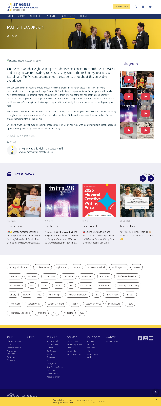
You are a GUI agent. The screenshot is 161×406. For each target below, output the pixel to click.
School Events (34, 303)
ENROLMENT (51, 16)
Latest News (91, 341)
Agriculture (61, 267)
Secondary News (93, 303)
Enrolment (105, 276)
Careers (136, 267)
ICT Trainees (85, 285)
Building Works (119, 267)
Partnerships (55, 294)
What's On (90, 344)
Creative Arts (87, 276)
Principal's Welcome (14, 341)
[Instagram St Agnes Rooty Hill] (145, 338)
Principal (130, 294)
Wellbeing (68, 312)
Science (75, 303)
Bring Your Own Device (55, 367)
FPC (32, 285)
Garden (44, 285)
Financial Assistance (74, 354)
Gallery (89, 351)
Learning (50, 348)
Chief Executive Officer (127, 276)
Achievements (42, 267)
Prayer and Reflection (78, 294)
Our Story (10, 344)
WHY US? (21, 16)
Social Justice (114, 303)
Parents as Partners (54, 377)
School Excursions (56, 303)
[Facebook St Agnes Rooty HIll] (140, 338)
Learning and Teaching (128, 285)
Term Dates (91, 348)
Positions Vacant (112, 341)
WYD (82, 312)
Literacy (26, 294)
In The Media (104, 285)
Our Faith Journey (53, 344)
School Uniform (52, 374)
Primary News (112, 294)
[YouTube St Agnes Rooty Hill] (151, 338)
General (58, 285)
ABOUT (10, 16)
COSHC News (50, 276)
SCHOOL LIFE (35, 16)
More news (149, 173)
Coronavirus (68, 276)
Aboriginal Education (19, 267)
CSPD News (15, 276)
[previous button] (143, 178)
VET (54, 312)
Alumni (77, 267)
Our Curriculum (52, 351)
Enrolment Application (74, 344)
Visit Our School (72, 341)
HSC (71, 285)
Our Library (51, 370)
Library (13, 294)
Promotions (15, 303)
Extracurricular (16, 285)
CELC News (32, 276)
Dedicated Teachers (14, 348)
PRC (97, 294)
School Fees (71, 348)
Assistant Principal (96, 267)
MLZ (39, 294)
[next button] (151, 178)
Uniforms (41, 312)
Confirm (102, 401)
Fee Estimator (71, 351)
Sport (130, 303)
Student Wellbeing (53, 341)
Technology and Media (20, 312)
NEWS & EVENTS (68, 16)
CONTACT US (85, 16)
